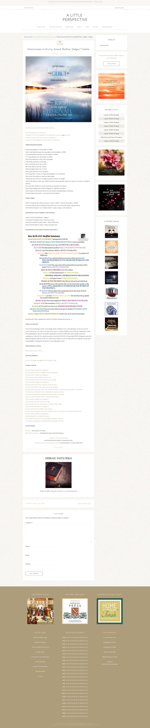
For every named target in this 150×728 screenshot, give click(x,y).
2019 (63, 660)
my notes (38, 360)
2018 (63, 664)
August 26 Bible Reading (111, 126)
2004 (63, 710)
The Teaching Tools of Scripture (36, 132)
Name (28, 546)
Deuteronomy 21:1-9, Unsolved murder (37, 416)
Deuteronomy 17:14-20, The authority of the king (41, 380)
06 (76, 637)
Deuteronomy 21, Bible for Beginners (37, 414)
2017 (63, 667)
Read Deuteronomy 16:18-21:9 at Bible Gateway (40, 128)
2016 (63, 670)
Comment (29, 522)
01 (67, 637)
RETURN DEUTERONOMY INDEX (58, 438)
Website (28, 564)
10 (84, 641)
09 (82, 641)
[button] (40, 611)
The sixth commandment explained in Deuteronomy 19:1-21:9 (44, 421)
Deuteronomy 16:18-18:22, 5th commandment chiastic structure (45, 392)
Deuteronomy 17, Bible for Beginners (37, 375)
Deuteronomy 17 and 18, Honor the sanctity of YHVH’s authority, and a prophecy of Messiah (54, 389)
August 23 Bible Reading (111, 141)
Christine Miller (71, 723)
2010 (63, 690)
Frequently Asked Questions (40, 657)
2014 (63, 677)
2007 (63, 700)
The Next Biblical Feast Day (40, 647)
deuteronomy (55, 53)
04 (72, 637)
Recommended (40, 671)
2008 (63, 696)
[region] (40, 611)
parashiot (63, 53)
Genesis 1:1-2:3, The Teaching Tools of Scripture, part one (44, 135)
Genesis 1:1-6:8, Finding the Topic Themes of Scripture (43, 140)
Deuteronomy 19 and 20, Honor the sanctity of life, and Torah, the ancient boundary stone (53, 411)
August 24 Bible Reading (111, 133)
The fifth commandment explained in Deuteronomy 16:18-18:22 (45, 394)
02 (68, 637)
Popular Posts (40, 652)
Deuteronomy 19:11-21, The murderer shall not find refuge (44, 404)
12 (87, 641)
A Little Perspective (75, 17)
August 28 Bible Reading (111, 118)
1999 (63, 713)
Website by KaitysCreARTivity (86, 723)
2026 (63, 637)
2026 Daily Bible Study (40, 637)
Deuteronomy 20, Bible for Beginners (37, 406)
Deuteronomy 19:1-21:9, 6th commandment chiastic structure (44, 418)
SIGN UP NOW (111, 63)
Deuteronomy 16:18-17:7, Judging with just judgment (42, 372)
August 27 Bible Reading (111, 122)
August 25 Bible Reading (111, 130)
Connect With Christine (40, 666)
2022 (63, 650)
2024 (63, 644)
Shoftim (28, 430)
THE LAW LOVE (39, 442)
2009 (63, 693)
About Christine (40, 661)
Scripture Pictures (40, 642)
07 (78, 637)
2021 (63, 654)
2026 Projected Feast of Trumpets (111, 137)
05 (74, 637)
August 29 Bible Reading (111, 115)
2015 (63, 673)
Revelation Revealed (110, 647)
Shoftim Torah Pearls (32, 433)
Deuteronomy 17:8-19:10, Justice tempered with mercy (42, 397)
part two (67, 135)
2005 (63, 706)
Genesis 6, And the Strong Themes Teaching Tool (41, 137)
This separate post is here (34, 350)
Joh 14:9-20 (45, 360)
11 (85, 641)
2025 (63, 641)
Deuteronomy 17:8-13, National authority (38, 377)
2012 (63, 683)
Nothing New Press (110, 642)
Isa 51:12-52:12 (30, 360)
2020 (63, 657)
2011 (63, 687)
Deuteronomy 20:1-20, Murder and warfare (39, 409)
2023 (63, 647)
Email (28, 555)
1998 (63, 716)
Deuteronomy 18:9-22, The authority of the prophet (42, 387)
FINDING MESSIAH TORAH (52, 442)
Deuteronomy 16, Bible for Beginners (37, 370)
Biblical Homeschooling (109, 657)
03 (70, 637)
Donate (40, 676)
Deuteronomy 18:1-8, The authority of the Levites (41, 384)
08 (80, 637)
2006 (63, 703)
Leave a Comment (58, 447)
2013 (63, 680)
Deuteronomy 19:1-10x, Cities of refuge (38, 401)
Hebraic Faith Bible (110, 652)
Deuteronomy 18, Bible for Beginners (37, 382)
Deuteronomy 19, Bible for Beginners (37, 399)
